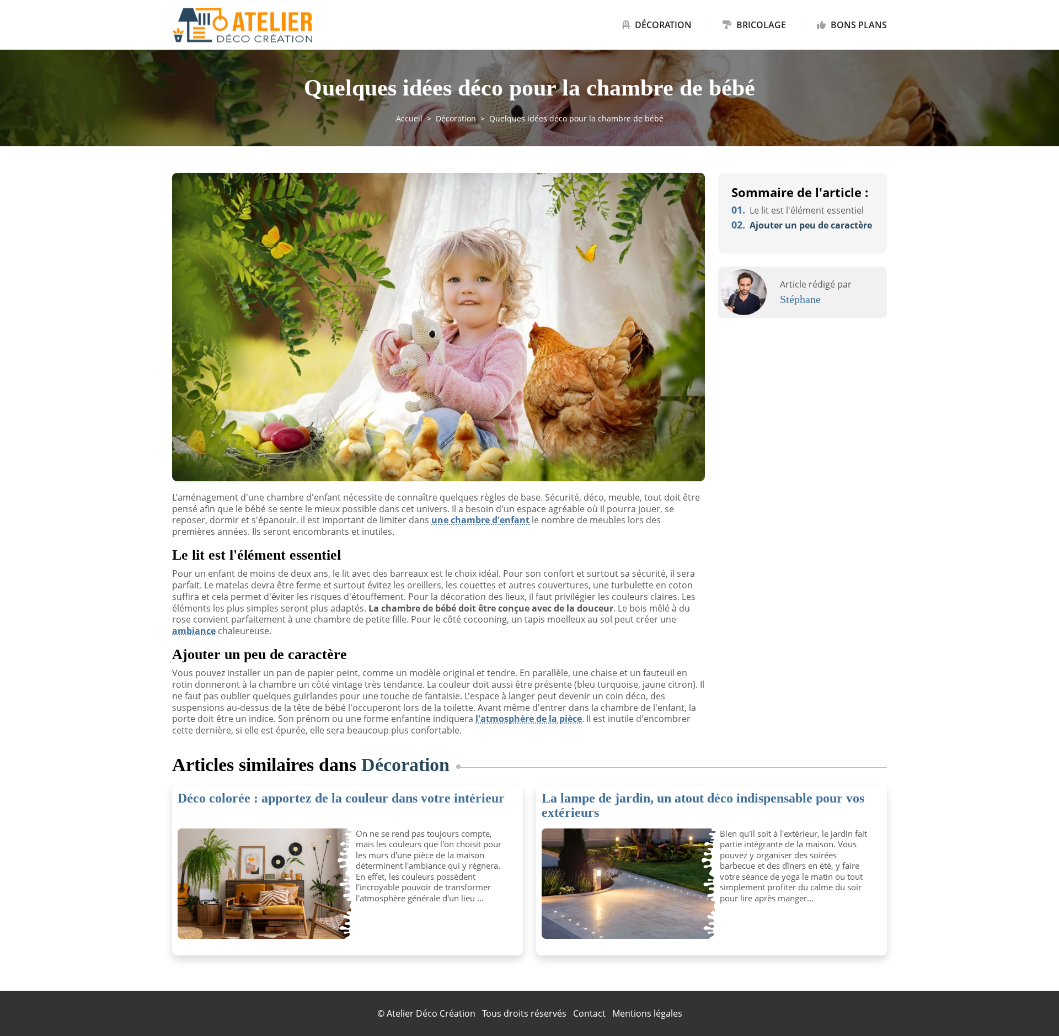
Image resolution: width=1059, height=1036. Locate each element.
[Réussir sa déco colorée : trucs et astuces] (262, 883)
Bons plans (857, 25)
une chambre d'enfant (480, 520)
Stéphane (800, 299)
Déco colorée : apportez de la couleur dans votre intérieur (341, 798)
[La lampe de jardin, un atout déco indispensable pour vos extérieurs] (627, 883)
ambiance (194, 631)
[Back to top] (1028, 1005)
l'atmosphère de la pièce (528, 719)
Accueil (409, 118)
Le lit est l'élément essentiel (797, 210)
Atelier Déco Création (431, 1013)
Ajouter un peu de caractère (801, 225)
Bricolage (761, 25)
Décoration (663, 25)
